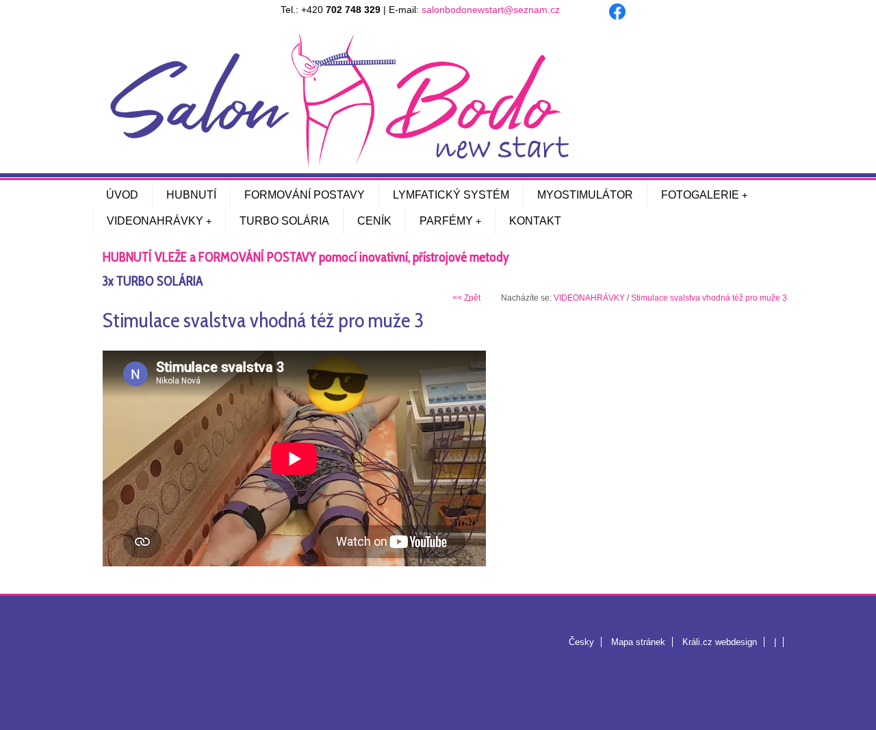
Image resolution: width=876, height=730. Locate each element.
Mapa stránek (638, 642)
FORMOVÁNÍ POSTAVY (304, 195)
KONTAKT (535, 221)
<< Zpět (466, 298)
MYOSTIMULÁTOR (585, 195)
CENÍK (374, 221)
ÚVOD (122, 195)
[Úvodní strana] (338, 164)
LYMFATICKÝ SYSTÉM (451, 195)
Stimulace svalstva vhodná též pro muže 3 (709, 298)
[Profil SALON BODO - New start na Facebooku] (617, 16)
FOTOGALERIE (700, 195)
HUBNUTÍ (191, 195)
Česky (581, 642)
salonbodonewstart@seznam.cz (491, 9)
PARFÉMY (446, 221)
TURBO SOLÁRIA (284, 221)
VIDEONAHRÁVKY (155, 221)
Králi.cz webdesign (719, 642)
